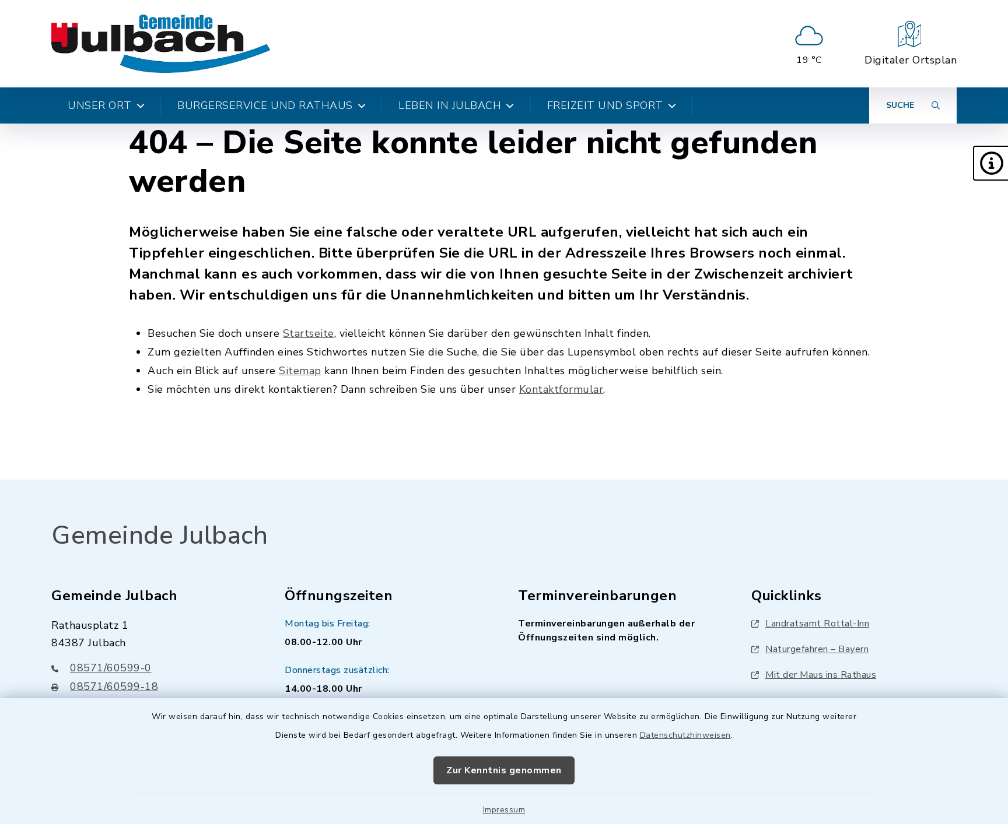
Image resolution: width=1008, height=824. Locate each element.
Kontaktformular (561, 389)
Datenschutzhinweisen (685, 735)
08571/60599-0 (111, 668)
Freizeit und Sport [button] (605, 105)
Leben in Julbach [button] (449, 105)
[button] (990, 163)
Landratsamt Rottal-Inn (817, 623)
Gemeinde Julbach (159, 535)
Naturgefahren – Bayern (817, 649)
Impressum (504, 809)
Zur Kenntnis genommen (504, 770)
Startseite (308, 333)
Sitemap (300, 371)
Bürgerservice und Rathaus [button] (265, 105)
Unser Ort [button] (100, 105)
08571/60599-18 (114, 686)
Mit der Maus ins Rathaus (820, 674)
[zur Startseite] (160, 44)
